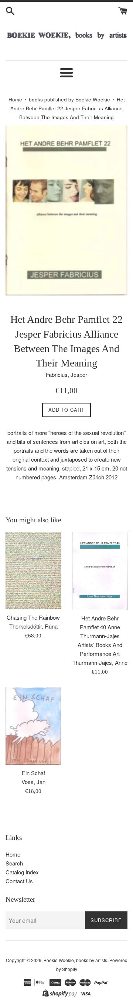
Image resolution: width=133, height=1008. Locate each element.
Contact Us (19, 881)
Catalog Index (22, 872)
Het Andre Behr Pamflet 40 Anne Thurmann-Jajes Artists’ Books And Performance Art (100, 635)
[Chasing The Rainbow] (33, 570)
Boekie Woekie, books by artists (75, 960)
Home (13, 854)
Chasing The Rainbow (33, 617)
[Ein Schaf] (33, 726)
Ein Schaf (33, 773)
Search (14, 863)
